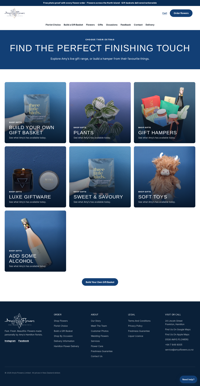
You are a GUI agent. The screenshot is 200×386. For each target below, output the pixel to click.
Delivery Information (64, 341)
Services (95, 341)
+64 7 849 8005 (173, 344)
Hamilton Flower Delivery (66, 346)
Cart (164, 13)
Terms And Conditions (139, 320)
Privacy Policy (135, 325)
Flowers (90, 24)
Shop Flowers (61, 320)
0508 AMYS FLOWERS (176, 339)
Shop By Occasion (63, 336)
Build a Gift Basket (73, 24)
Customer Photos (99, 331)
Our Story (96, 320)
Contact (138, 24)
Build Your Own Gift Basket (100, 282)
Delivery (150, 24)
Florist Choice (53, 24)
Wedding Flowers (99, 336)
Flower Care (97, 346)
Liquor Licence (135, 336)
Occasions (112, 24)
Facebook (23, 340)
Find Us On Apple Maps (177, 334)
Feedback (126, 24)
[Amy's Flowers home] (16, 13)
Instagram (10, 340)
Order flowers (181, 13)
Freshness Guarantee (101, 351)
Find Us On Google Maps (177, 329)
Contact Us (96, 356)
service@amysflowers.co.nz (179, 349)
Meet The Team (99, 325)
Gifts (100, 24)
